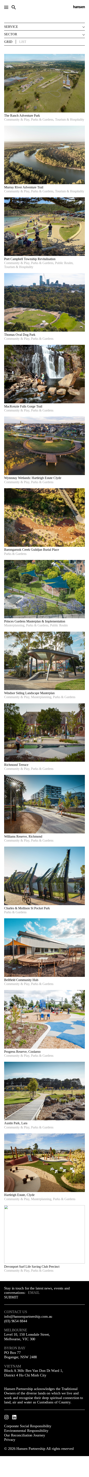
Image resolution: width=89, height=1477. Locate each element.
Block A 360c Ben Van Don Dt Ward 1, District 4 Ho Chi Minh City (33, 1372)
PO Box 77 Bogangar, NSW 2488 (20, 1355)
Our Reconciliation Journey (24, 1435)
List (22, 41)
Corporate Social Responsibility (27, 1426)
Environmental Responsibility (26, 1430)
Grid (8, 41)
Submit (11, 1297)
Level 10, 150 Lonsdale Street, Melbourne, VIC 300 (27, 1336)
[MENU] (6, 7)
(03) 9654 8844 (15, 1321)
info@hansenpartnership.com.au (28, 1316)
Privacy (9, 1439)
